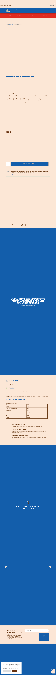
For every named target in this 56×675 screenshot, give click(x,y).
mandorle (17, 225)
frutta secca (12, 225)
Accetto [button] (14, 670)
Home (7, 24)
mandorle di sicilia (22, 225)
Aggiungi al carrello (30, 163)
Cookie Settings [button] (7, 670)
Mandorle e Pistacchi (22, 224)
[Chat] (52, 5)
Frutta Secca (11, 24)
